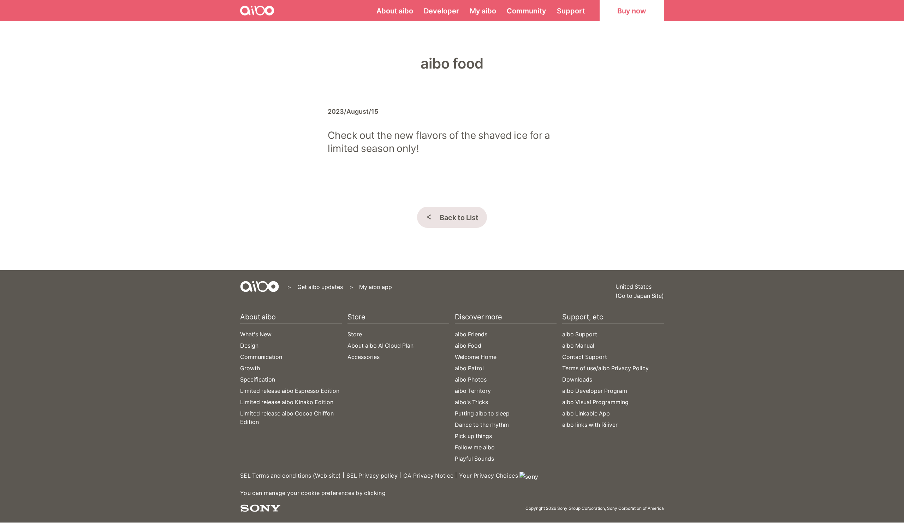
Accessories (363, 356)
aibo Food (468, 345)
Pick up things (473, 435)
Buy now (631, 10)
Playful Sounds (474, 458)
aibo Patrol (469, 368)
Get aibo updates (320, 286)
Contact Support (584, 356)
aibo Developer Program (594, 390)
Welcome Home (475, 356)
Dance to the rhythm (482, 424)
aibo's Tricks (471, 401)
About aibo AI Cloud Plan (380, 345)
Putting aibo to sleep (482, 413)
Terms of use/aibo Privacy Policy (605, 368)
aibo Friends (471, 334)
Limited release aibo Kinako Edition (286, 401)
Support (571, 10)
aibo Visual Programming (595, 401)
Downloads (577, 379)
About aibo (394, 10)
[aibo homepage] (259, 286)
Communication (261, 356)
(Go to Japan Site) (639, 295)
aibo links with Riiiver (590, 424)
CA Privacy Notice (428, 475)
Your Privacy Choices (489, 475)
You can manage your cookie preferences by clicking (313, 492)
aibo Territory (473, 390)
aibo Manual (578, 345)
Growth (250, 368)
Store (354, 334)
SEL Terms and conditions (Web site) (290, 475)
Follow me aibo (475, 447)
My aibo (483, 10)
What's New (256, 334)
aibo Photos (471, 379)
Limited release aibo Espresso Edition (289, 390)
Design (249, 345)
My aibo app (375, 286)
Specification (257, 379)
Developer (441, 10)
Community (526, 10)
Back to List (459, 217)
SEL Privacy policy (372, 475)
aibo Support (579, 334)
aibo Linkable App (586, 413)
